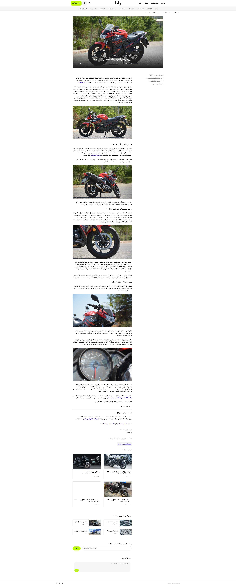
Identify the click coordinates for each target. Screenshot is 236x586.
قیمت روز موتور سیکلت (108, 424)
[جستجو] (89, 3)
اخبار (156, 9)
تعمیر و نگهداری (112, 9)
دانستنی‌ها (102, 9)
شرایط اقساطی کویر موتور (91, 419)
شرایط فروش (140, 9)
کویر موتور (112, 439)
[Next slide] (75, 42)
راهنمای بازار (131, 9)
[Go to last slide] (161, 42)
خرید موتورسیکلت (96, 155)
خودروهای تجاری (82, 9)
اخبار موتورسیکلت (122, 424)
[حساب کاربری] (84, 3)
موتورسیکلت (93, 9)
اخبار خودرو (149, 9)
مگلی (129, 439)
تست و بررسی (122, 9)
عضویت (76, 548)
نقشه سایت (169, 583)
